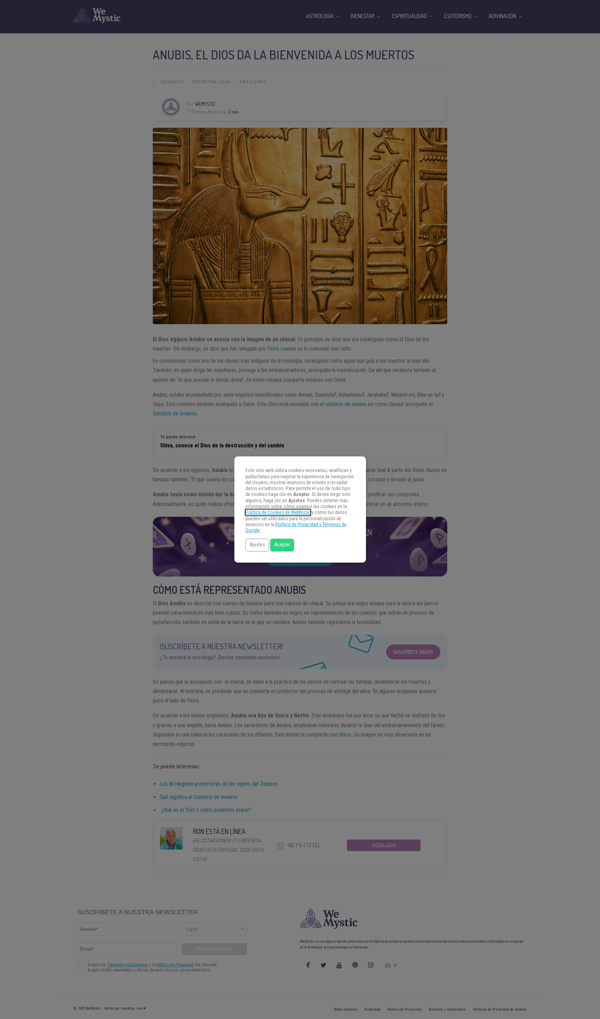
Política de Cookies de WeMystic (277, 512)
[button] (257, 545)
